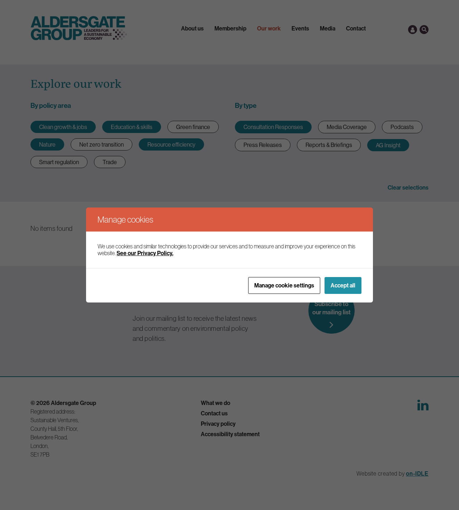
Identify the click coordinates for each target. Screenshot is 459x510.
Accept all (343, 285)
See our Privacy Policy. (145, 253)
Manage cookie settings (284, 285)
